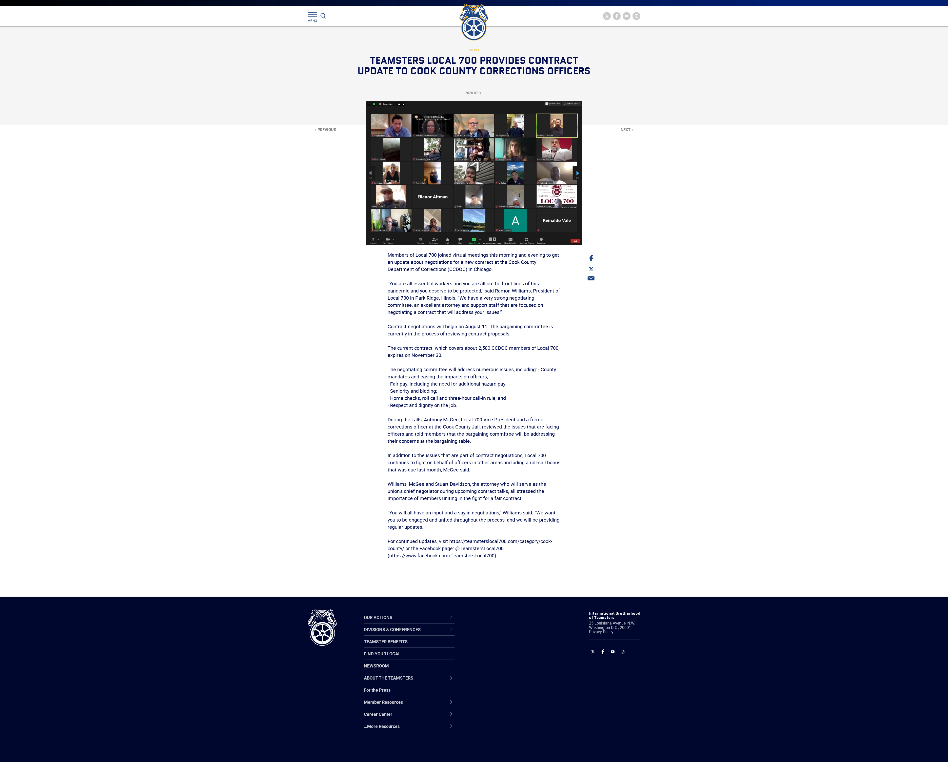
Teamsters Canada (491, 670)
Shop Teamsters (488, 658)
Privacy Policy (601, 631)
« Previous (325, 129)
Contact (479, 634)
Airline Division (486, 634)
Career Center (489, 617)
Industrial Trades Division (496, 753)
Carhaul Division (487, 681)
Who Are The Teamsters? (497, 634)
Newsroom (376, 666)
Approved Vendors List (494, 681)
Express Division (488, 705)
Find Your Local (382, 654)
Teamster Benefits (386, 642)
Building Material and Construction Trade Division (505, 669)
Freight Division (487, 729)
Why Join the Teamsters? (497, 634)
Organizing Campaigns (494, 634)
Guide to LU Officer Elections (499, 693)
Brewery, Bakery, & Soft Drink (500, 658)
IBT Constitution (487, 681)
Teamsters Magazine (493, 646)
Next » (627, 129)
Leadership (483, 646)
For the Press (377, 690)
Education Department (494, 646)
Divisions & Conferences (500, 617)
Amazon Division (488, 646)
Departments (485, 670)
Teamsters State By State (497, 634)
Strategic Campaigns (492, 646)
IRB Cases (482, 693)
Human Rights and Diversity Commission (499, 741)
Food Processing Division (496, 717)
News (474, 50)
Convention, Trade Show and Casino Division (507, 693)
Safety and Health (489, 658)
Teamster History (489, 658)
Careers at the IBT (489, 646)
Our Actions (486, 617)
